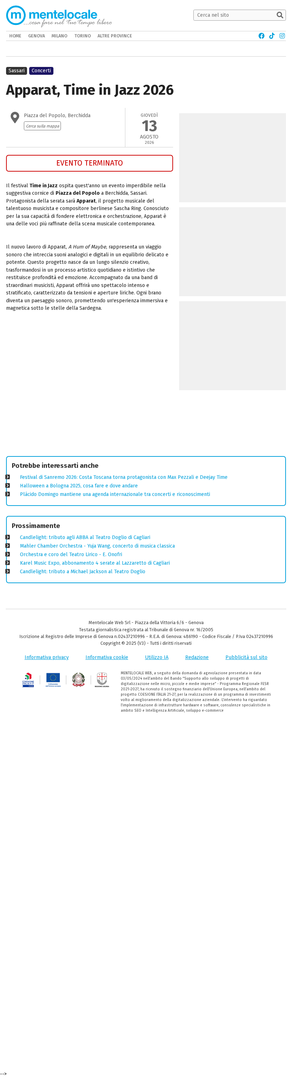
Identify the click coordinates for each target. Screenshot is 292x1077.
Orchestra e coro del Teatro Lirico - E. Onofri (71, 554)
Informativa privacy (47, 657)
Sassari (17, 71)
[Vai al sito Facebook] (261, 36)
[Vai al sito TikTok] (272, 36)
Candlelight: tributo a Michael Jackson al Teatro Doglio (82, 572)
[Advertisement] (89, 385)
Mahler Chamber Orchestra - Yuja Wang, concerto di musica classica (97, 546)
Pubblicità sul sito (246, 657)
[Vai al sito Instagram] (282, 36)
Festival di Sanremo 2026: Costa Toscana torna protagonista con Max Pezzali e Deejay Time (124, 477)
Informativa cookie (106, 657)
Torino (82, 35)
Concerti (41, 71)
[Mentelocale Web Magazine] (59, 15)
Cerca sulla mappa (42, 125)
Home (15, 35)
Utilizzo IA (156, 657)
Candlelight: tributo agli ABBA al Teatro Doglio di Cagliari (85, 537)
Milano (59, 35)
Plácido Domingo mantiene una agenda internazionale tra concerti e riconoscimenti (115, 494)
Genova (36, 35)
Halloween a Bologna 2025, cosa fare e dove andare (79, 486)
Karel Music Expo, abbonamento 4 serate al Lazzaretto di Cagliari (95, 563)
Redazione (197, 657)
